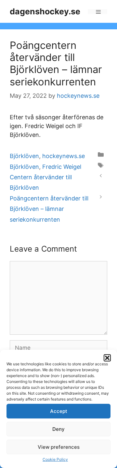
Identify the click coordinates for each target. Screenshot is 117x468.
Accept (58, 411)
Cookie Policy (55, 459)
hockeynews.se (63, 156)
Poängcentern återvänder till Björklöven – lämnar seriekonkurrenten (49, 209)
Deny (58, 429)
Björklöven (24, 156)
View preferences (59, 447)
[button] (107, 358)
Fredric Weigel (61, 166)
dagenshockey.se (45, 11)
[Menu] (97, 11)
